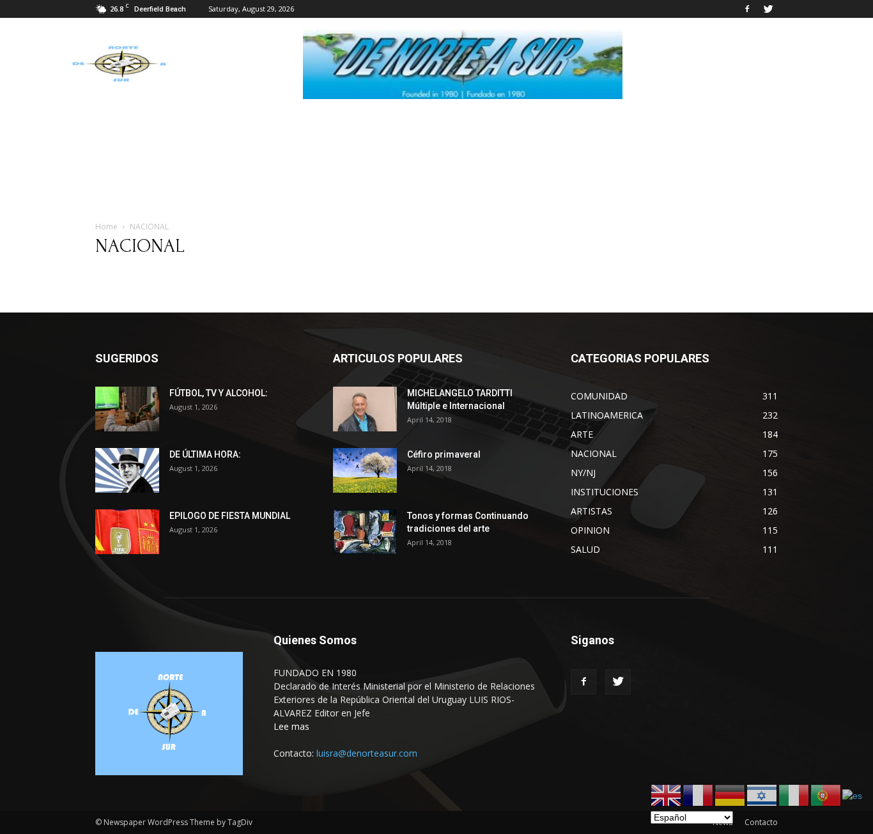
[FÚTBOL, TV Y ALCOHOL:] (127, 409)
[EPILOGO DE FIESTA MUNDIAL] (127, 531)
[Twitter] (768, 9)
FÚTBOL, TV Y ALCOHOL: (218, 393)
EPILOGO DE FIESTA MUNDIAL (229, 516)
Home (106, 226)
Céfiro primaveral (444, 454)
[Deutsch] (730, 795)
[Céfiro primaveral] (365, 470)
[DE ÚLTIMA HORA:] (127, 470)
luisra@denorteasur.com (366, 753)
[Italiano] (794, 795)
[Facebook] (747, 9)
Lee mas (291, 726)
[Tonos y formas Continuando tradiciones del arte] (365, 531)
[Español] (852, 795)
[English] (667, 795)
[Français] (699, 795)
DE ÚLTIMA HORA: (205, 454)
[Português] (826, 795)
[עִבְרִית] (762, 795)
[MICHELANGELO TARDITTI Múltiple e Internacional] (365, 409)
